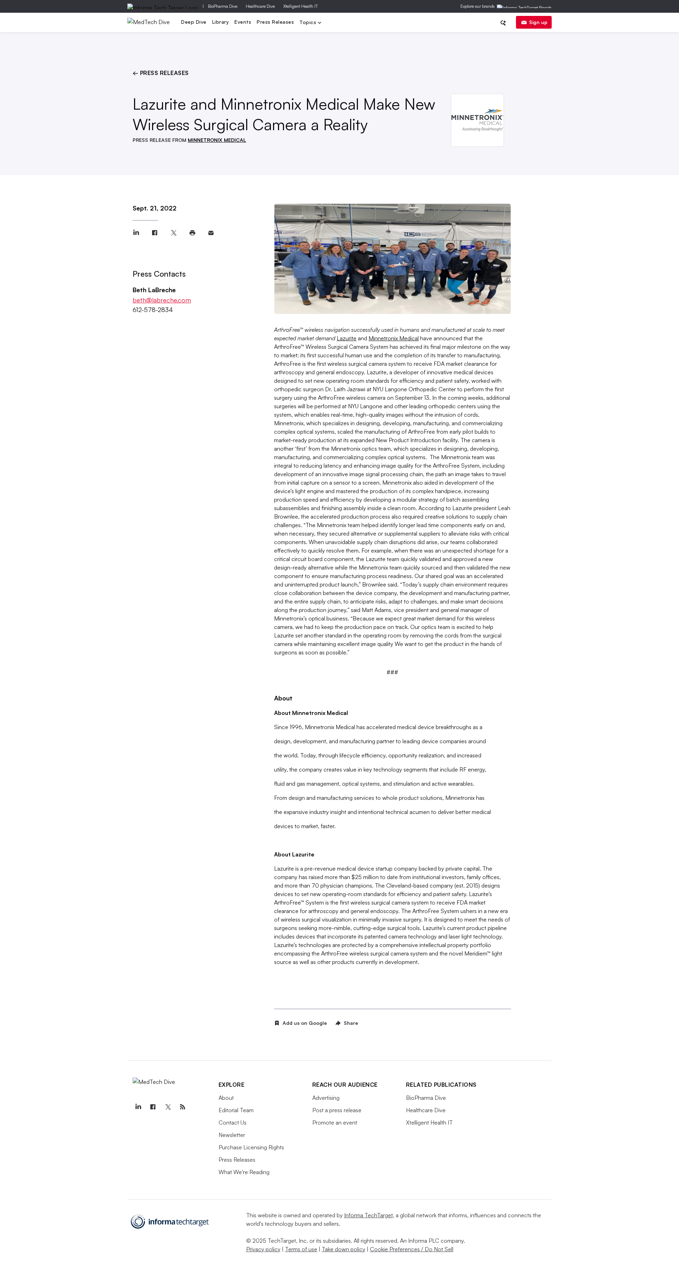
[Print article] (192, 233)
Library (220, 22)
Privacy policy (263, 1249)
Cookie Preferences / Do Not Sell (411, 1249)
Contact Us (232, 1122)
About (226, 1097)
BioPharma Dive (222, 6)
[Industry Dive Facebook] (153, 1106)
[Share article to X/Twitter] (173, 233)
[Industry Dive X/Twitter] (168, 1106)
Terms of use (301, 1249)
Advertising (326, 1097)
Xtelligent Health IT (300, 6)
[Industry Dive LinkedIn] (138, 1106)
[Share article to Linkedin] (136, 233)
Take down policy (343, 1249)
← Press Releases (161, 72)
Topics (309, 23)
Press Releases (275, 22)
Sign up (538, 22)
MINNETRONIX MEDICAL (217, 140)
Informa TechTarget (368, 1215)
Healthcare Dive (260, 6)
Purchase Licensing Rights (251, 1147)
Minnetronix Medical (393, 338)
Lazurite (346, 338)
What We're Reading (244, 1172)
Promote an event (334, 1122)
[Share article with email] (211, 233)
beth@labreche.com (162, 300)
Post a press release (336, 1110)
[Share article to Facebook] (155, 233)
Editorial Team (236, 1110)
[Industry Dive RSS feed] (182, 1106)
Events (242, 22)
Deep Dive (194, 22)
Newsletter (232, 1134)
